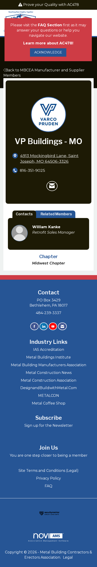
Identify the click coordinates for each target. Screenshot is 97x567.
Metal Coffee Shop (48, 403)
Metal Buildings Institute (48, 357)
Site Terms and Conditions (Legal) (48, 470)
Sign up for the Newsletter (48, 425)
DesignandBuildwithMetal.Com (48, 388)
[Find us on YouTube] (53, 326)
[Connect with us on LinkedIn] (43, 326)
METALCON (48, 395)
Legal (68, 557)
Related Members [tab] (56, 214)
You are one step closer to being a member (49, 455)
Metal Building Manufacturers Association (48, 365)
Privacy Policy (48, 478)
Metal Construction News (49, 373)
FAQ (48, 486)
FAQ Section (50, 25)
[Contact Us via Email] (62, 326)
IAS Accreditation (48, 349)
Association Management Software (48, 541)
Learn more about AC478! (48, 43)
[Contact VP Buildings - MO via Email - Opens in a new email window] (52, 186)
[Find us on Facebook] (34, 326)
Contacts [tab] (24, 214)
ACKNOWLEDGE (48, 52)
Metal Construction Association (48, 380)
